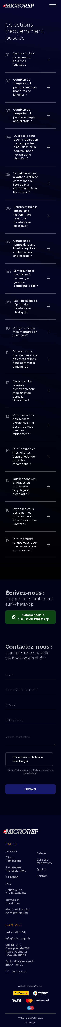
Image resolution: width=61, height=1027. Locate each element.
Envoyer (30, 789)
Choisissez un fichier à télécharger (28, 759)
